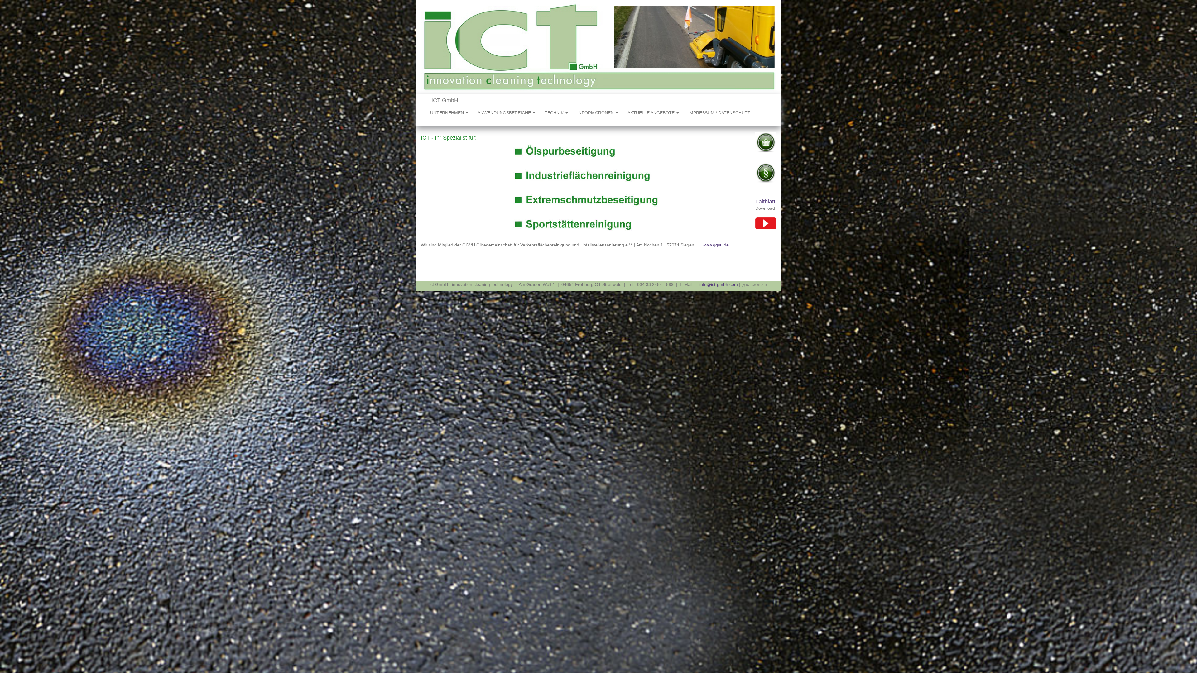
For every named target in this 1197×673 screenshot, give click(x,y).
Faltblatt (765, 201)
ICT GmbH (444, 100)
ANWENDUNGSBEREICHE (505, 112)
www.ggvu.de (716, 244)
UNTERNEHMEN (447, 112)
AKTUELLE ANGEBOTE (651, 112)
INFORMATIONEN (596, 112)
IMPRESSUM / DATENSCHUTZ (719, 112)
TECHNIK (555, 112)
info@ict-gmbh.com (718, 284)
